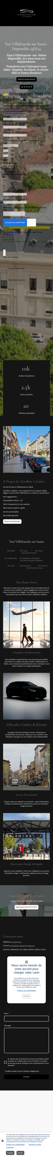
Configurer (10, 1147)
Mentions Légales (35, 1144)
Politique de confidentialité (26, 990)
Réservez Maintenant (12, 521)
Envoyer (26, 1077)
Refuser (20, 1153)
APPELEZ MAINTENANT (26, 79)
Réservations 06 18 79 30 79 (26, 907)
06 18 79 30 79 (26, 87)
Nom (6, 1014)
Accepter (26, 996)
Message (7, 1026)
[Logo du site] (26, 13)
